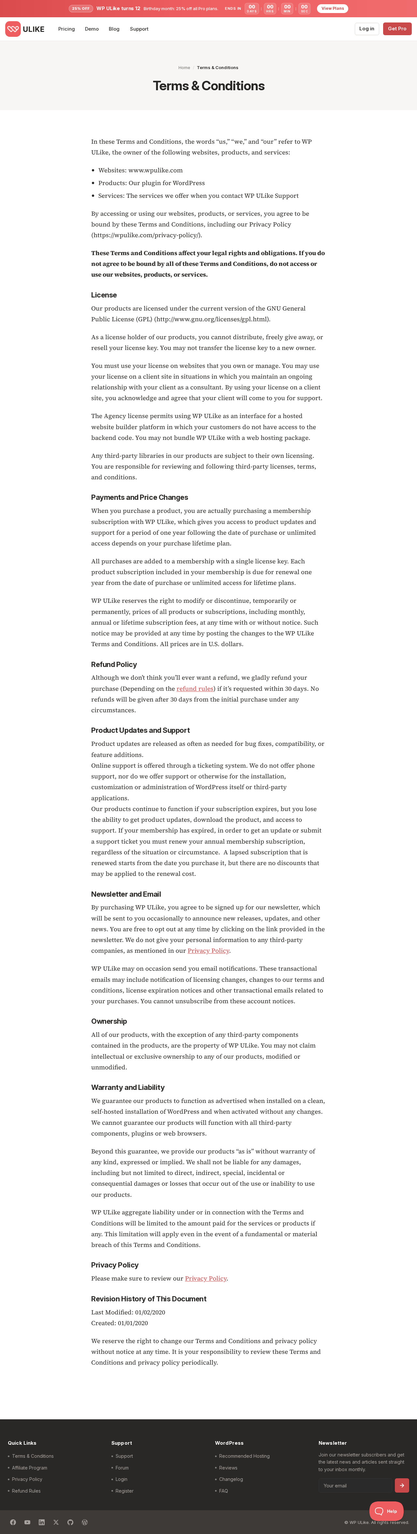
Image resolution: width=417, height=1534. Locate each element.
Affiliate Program (29, 1467)
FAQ (223, 1491)
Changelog (231, 1479)
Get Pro (397, 28)
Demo (92, 29)
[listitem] (13, 1522)
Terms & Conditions (33, 1456)
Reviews (228, 1467)
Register (125, 1491)
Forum (122, 1467)
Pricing (66, 29)
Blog (114, 29)
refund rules (195, 688)
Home (184, 67)
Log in (366, 28)
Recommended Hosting (244, 1456)
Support (139, 29)
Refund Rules (26, 1491)
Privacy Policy (208, 950)
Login (121, 1479)
